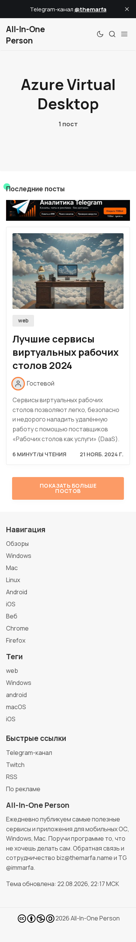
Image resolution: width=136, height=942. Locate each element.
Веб (11, 616)
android (16, 695)
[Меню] (124, 34)
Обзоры (17, 543)
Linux (13, 580)
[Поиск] (112, 34)
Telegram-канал (29, 752)
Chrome (17, 628)
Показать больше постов (68, 488)
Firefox (15, 640)
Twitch (15, 765)
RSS (11, 777)
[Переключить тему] (100, 34)
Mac (12, 568)
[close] (127, 9)
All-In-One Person (95, 918)
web (23, 320)
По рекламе (23, 789)
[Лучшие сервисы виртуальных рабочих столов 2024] (68, 271)
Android (16, 592)
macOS (16, 707)
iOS (10, 604)
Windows (18, 556)
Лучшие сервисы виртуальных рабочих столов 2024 (65, 352)
